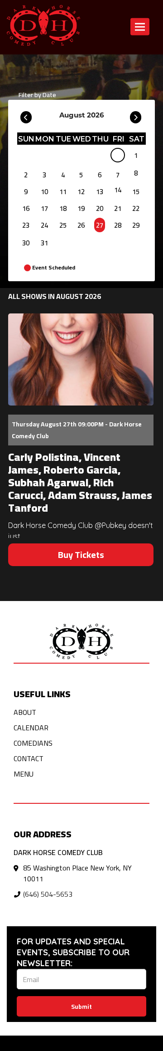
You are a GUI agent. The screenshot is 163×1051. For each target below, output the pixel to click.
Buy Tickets (81, 554)
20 (99, 208)
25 (63, 225)
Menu (24, 774)
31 (44, 242)
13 (99, 191)
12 (81, 191)
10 (44, 191)
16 (25, 208)
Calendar (31, 727)
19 (81, 208)
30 (25, 242)
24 (44, 225)
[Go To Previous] (26, 115)
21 (117, 208)
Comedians (33, 743)
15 (135, 191)
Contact (28, 758)
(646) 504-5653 (47, 894)
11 (63, 191)
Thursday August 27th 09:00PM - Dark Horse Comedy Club (77, 430)
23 (25, 225)
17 (44, 208)
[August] (117, 157)
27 (99, 225)
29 (135, 225)
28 (117, 225)
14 (117, 189)
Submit (81, 1006)
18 (63, 208)
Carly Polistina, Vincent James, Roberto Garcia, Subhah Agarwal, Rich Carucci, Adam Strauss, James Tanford (80, 482)
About (25, 712)
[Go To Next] (135, 115)
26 (81, 225)
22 (135, 208)
